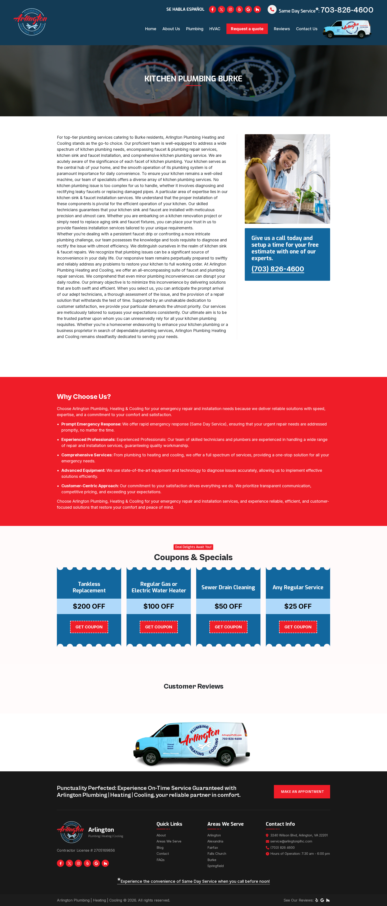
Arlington (214, 835)
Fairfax (212, 847)
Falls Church (216, 853)
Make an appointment (302, 791)
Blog (160, 847)
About (161, 835)
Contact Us (307, 28)
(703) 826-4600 (278, 269)
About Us (171, 28)
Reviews (282, 28)
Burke (211, 860)
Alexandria (215, 841)
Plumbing (194, 28)
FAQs (161, 860)
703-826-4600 (347, 10)
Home (150, 28)
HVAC (214, 28)
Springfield (215, 866)
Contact (163, 853)
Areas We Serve (169, 841)
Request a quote (247, 28)
